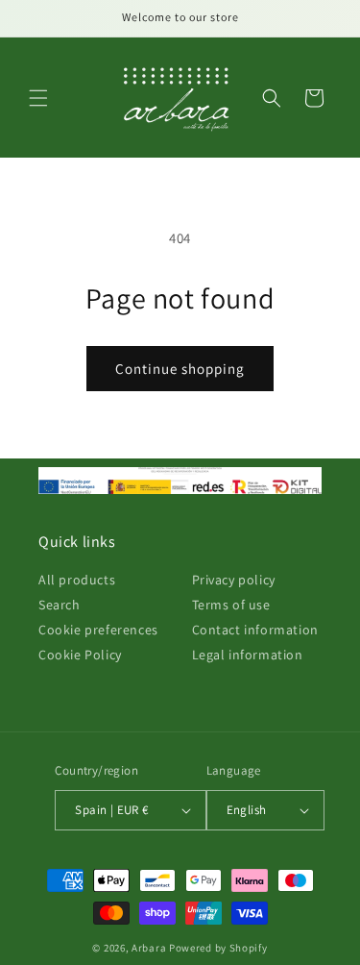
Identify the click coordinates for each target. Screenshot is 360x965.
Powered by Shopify (218, 947)
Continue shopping (180, 368)
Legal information (247, 654)
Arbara (149, 947)
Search (59, 604)
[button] (38, 98)
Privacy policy (234, 579)
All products (76, 579)
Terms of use (231, 604)
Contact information (255, 629)
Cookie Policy (80, 654)
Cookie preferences (98, 629)
